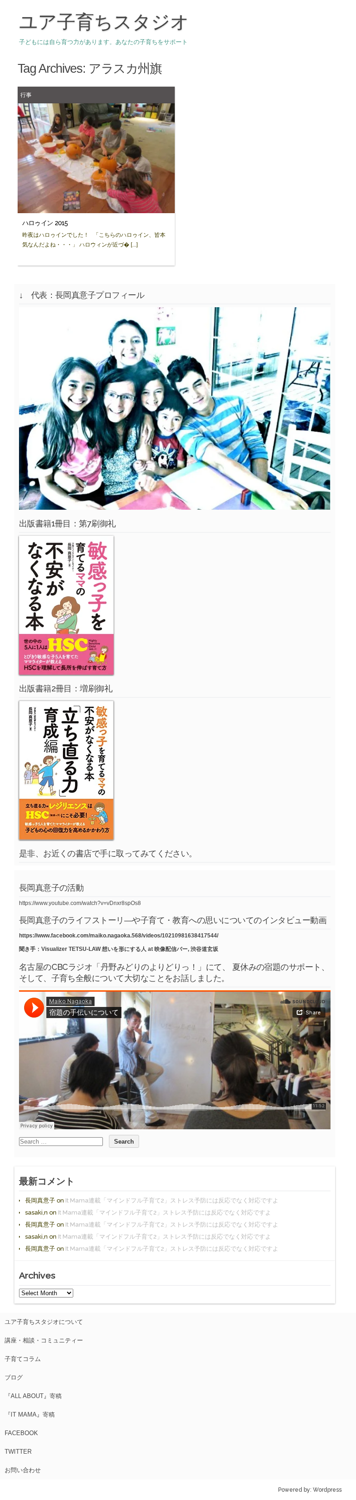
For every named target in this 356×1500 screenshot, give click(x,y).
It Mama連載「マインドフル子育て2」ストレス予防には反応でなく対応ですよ (172, 1200)
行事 (26, 94)
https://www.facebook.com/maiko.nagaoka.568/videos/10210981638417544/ (118, 935)
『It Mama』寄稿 (30, 1414)
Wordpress (327, 1490)
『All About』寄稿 (33, 1395)
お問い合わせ (23, 1470)
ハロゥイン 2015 (45, 223)
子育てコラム (23, 1358)
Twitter (18, 1451)
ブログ (14, 1377)
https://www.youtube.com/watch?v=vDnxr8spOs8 (80, 903)
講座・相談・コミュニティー (44, 1340)
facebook (21, 1433)
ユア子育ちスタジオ (104, 22)
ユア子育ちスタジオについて (44, 1321)
